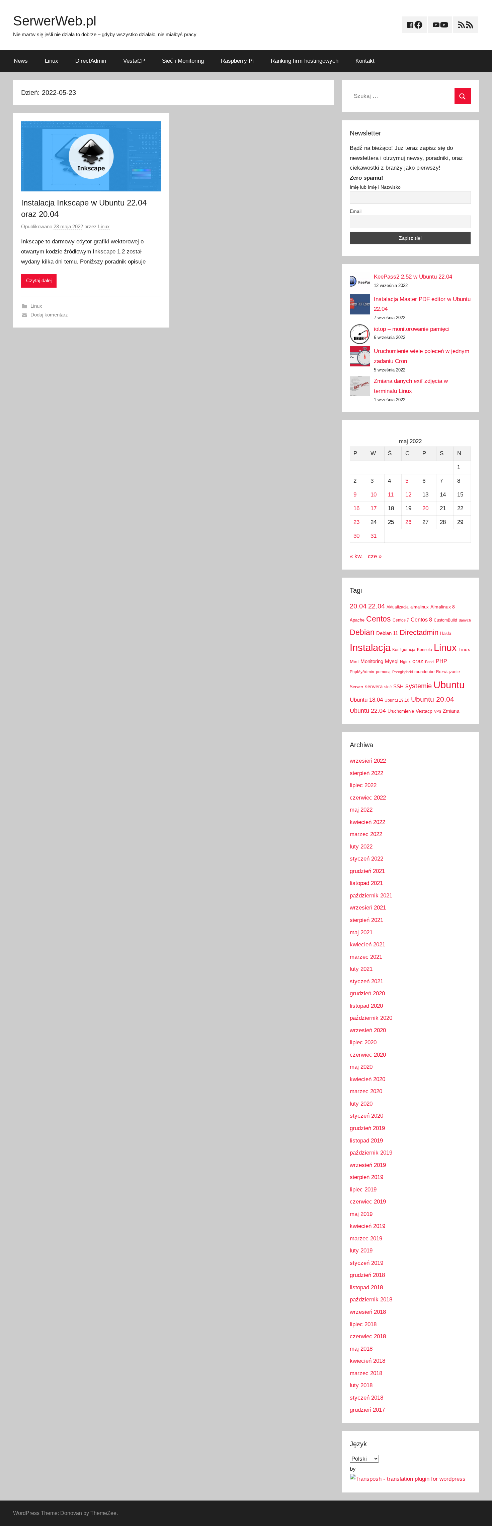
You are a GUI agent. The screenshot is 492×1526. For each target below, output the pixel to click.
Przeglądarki (402, 672)
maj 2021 (361, 932)
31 (374, 536)
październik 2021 (371, 895)
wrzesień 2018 (368, 1312)
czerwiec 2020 (368, 1055)
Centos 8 (421, 620)
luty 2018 (361, 1385)
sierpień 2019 (366, 1177)
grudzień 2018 (367, 1275)
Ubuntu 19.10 (397, 700)
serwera (374, 686)
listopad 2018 (366, 1287)
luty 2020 (361, 1104)
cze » (375, 556)
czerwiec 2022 (368, 798)
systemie (418, 686)
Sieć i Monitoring (183, 61)
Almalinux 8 (442, 606)
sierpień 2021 (366, 920)
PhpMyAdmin (362, 672)
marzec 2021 (366, 957)
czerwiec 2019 (368, 1201)
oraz (417, 661)
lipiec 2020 (363, 1042)
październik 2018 (371, 1299)
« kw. (356, 556)
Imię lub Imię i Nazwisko (375, 187)
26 (408, 522)
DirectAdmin (90, 61)
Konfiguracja (403, 649)
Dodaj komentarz (49, 314)
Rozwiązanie (448, 672)
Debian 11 (387, 633)
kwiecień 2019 (367, 1226)
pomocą (383, 672)
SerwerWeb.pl (54, 20)
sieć (388, 687)
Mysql (391, 661)
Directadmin (419, 632)
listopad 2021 (366, 883)
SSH (398, 686)
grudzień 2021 (367, 871)
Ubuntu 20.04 (432, 699)
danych (465, 620)
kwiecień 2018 (367, 1361)
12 (408, 494)
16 (356, 508)
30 (356, 536)
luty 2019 (361, 1250)
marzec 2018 (366, 1373)
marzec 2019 (366, 1238)
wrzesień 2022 (368, 761)
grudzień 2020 (367, 993)
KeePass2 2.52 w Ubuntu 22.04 (413, 277)
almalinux (419, 606)
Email (355, 211)
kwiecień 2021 (367, 944)
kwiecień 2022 (367, 822)
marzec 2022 (366, 834)
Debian (362, 632)
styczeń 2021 (366, 981)
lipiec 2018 (363, 1324)
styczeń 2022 (366, 859)
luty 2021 (361, 969)
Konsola (424, 649)
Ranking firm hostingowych (304, 61)
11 (391, 494)
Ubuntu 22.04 (368, 710)
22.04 (376, 606)
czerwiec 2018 (368, 1336)
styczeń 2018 (366, 1398)
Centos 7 (401, 620)
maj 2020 (361, 1067)
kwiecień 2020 (367, 1079)
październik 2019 (371, 1153)
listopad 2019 (366, 1140)
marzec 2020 (366, 1091)
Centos (378, 618)
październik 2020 (371, 1018)
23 (356, 522)
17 (374, 508)
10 (374, 494)
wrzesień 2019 (368, 1165)
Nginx (405, 662)
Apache (357, 620)
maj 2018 (361, 1349)
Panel (429, 662)
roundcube (424, 671)
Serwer (356, 686)
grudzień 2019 (367, 1128)
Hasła (445, 633)
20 (425, 508)
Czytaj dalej (39, 280)
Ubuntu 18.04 (366, 700)
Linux (51, 61)
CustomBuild (445, 620)
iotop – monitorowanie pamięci (411, 329)
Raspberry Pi (237, 61)
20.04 (358, 606)
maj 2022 (361, 810)
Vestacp (424, 711)
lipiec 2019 (363, 1189)
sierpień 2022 (366, 773)
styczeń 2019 (366, 1263)
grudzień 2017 (367, 1410)
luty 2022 (361, 846)
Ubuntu (449, 685)
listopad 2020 (366, 1006)
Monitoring (371, 661)
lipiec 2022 (363, 785)
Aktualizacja (398, 607)
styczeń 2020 (366, 1116)
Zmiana (451, 711)
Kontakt (365, 61)
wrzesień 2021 (368, 907)
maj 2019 (361, 1214)
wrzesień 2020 (368, 1030)
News (21, 61)
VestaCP (134, 61)
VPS (437, 711)
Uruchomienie (401, 711)
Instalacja (370, 647)
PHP (441, 661)
